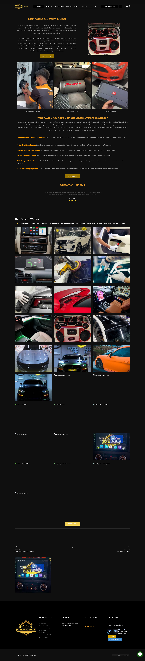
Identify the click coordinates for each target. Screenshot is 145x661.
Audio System (36, 223)
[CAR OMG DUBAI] (22, 5)
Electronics (107, 223)
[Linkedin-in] (88, 627)
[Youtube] (91, 627)
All (18, 223)
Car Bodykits (42, 632)
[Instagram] (85, 627)
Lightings (115, 223)
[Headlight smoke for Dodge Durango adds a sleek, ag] (120, 631)
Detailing (99, 223)
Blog (76, 6)
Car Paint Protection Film (45, 635)
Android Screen (25, 223)
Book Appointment (109, 6)
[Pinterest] (93, 627)
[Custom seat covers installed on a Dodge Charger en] (126, 631)
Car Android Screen (44, 625)
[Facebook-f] (87, 627)
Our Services (59, 6)
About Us (49, 6)
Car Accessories (54, 223)
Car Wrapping (91, 223)
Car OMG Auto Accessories (59, 30)
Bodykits (44, 223)
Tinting (123, 223)
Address (64, 623)
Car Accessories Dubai (67, 223)
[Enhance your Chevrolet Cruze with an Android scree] (115, 631)
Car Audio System (43, 637)
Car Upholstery (80, 223)
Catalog (39, 6)
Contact (69, 6)
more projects (72, 523)
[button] (124, 197)
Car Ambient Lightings (44, 627)
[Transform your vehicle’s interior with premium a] (109, 631)
